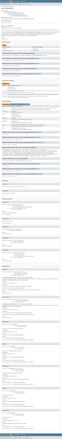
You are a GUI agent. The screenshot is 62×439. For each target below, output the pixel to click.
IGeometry (5, 118)
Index (22, 1)
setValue (14, 144)
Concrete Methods (24, 104)
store (21, 139)
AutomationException (21, 326)
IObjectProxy (8, 26)
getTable (12, 139)
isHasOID (17, 139)
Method (16, 4)
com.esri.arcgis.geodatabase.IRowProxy (15, 13)
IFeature (3, 18)
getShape (13, 118)
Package (6, 1)
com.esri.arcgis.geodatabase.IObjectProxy (17, 14)
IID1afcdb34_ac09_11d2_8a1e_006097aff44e (11, 65)
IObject (7, 18)
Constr (12, 4)
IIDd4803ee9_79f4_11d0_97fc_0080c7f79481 (14, 60)
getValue (10, 144)
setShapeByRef (14, 128)
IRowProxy (38, 137)
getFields (4, 144)
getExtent (13, 111)
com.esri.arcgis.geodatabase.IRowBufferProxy (15, 12)
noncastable (35, 48)
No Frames (19, 3)
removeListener (14, 124)
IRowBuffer (14, 18)
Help (25, 1)
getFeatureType (14, 114)
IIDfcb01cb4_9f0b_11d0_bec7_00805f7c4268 (11, 70)
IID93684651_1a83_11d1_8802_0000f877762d (11, 75)
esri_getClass (5, 134)
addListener (14, 108)
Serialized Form (4, 38)
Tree (14, 1)
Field (9, 4)
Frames (14, 3)
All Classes (25, 3)
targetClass (35, 50)
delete (3, 139)
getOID (7, 139)
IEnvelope (5, 111)
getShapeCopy (14, 121)
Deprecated (17, 1)
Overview (2, 1)
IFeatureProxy (11, 87)
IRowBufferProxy (39, 142)
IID (3, 60)
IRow (10, 18)
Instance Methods (14, 104)
